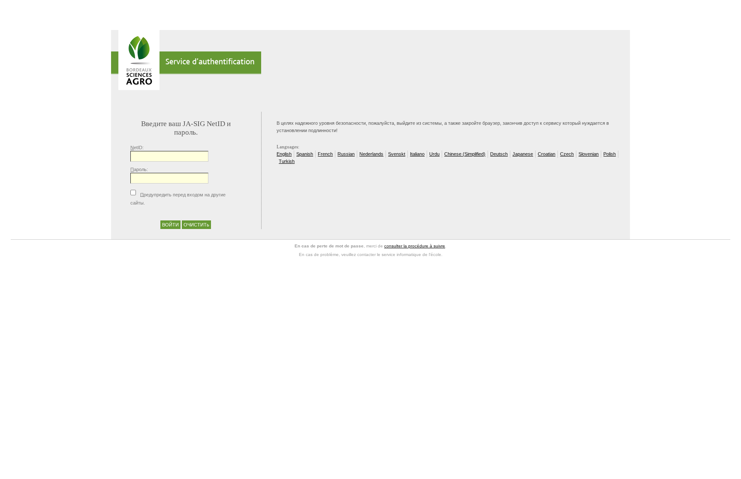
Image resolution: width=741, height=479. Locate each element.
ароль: (139, 169)
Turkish (287, 161)
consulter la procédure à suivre (414, 246)
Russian (346, 154)
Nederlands (371, 154)
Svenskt (396, 154)
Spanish (304, 154)
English (284, 154)
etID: (137, 147)
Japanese (522, 154)
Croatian (546, 154)
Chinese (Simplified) (464, 154)
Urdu (434, 154)
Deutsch (499, 154)
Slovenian (588, 154)
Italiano (417, 154)
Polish (609, 154)
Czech (567, 154)
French (325, 154)
